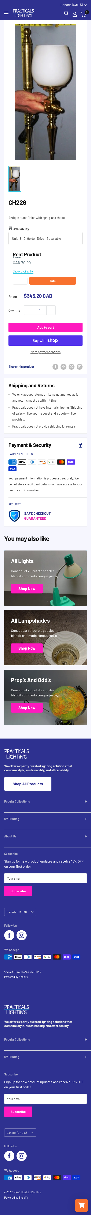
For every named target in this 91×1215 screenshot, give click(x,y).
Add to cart (45, 327)
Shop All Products (28, 783)
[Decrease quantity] (28, 310)
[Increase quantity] (51, 310)
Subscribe (18, 891)
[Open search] (66, 13)
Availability (21, 229)
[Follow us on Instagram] (22, 935)
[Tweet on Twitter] (71, 366)
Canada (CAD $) (17, 912)
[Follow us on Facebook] (9, 935)
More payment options (45, 352)
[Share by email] (80, 366)
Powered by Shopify (16, 976)
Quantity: (14, 310)
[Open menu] (6, 13)
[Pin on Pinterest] (63, 366)
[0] (83, 14)
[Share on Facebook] (55, 366)
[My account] (75, 14)
